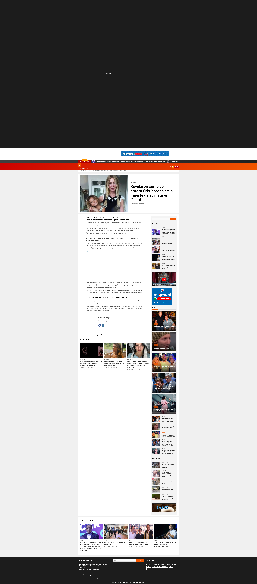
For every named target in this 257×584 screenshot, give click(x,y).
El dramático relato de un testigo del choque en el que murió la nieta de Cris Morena (113, 239)
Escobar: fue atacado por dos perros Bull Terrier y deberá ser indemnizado (168, 466)
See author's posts (104, 321)
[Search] (170, 167)
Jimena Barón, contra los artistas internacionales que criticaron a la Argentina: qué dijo (114, 363)
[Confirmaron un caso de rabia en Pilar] (156, 481)
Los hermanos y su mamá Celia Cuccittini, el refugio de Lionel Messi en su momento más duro (164, 367)
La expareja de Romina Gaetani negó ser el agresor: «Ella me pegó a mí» (168, 267)
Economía (107, 165)
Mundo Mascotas (84, 168)
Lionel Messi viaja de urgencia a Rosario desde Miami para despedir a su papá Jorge (168, 452)
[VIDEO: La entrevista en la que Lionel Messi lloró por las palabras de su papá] (164, 341)
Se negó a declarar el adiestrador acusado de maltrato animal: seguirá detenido (167, 474)
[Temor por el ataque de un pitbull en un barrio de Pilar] (156, 489)
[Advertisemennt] (145, 153)
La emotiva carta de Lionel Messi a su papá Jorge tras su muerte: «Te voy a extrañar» (168, 420)
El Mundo (145, 165)
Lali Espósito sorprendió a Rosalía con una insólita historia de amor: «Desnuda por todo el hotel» (91, 363)
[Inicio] (80, 165)
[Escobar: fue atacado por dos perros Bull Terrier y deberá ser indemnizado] (156, 465)
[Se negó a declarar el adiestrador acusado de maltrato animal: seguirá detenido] (156, 473)
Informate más (89, 235)
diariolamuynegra (135, 203)
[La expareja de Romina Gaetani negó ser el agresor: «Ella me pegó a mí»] (156, 266)
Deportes (85, 165)
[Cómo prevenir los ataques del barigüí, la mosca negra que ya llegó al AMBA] (156, 497)
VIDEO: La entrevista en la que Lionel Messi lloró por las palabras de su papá (168, 427)
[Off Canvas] (79, 73)
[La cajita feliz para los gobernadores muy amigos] (156, 241)
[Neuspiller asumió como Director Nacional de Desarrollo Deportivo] (156, 249)
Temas (121, 165)
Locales (93, 165)
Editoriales (129, 165)
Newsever (135, 582)
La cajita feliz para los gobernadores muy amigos (167, 242)
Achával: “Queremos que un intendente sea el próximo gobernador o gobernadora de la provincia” (169, 258)
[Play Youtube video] (164, 279)
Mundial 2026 (155, 566)
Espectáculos (154, 165)
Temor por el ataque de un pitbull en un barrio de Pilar (167, 490)
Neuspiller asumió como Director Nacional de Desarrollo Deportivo (168, 250)
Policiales (137, 165)
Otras (171, 566)
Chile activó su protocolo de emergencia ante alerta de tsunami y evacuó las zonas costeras (130, 333)
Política (115, 165)
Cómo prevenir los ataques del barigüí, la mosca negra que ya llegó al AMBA (168, 498)
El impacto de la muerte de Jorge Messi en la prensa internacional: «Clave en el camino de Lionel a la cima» (164, 388)
